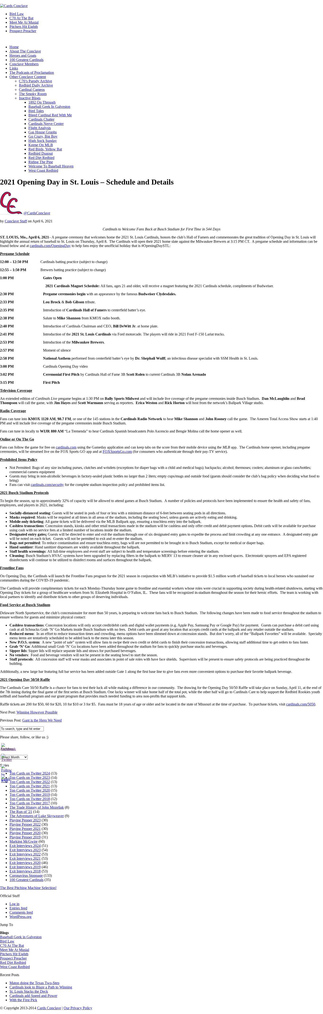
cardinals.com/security (47, 485)
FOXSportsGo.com (117, 452)
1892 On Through (42, 102)
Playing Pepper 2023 (25, 820)
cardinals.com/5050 (300, 704)
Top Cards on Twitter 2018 (29, 799)
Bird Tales (36, 111)
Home (14, 47)
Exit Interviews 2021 (25, 858)
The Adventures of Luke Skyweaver (36, 816)
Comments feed (21, 912)
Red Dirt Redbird (41, 158)
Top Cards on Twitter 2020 (29, 790)
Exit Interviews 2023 (25, 850)
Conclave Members (24, 64)
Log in (14, 904)
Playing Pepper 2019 (25, 837)
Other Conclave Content (27, 77)
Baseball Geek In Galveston (49, 107)
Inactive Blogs (29, 98)
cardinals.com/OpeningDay (50, 246)
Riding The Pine (40, 162)
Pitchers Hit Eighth (23, 27)
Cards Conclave (49, 1008)
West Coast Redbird (43, 170)
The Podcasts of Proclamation (31, 73)
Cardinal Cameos (32, 90)
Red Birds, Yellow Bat (45, 149)
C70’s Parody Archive (35, 81)
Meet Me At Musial (24, 22)
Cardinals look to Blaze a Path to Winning (40, 987)
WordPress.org (20, 917)
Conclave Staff (16, 221)
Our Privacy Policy (78, 1008)
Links (13, 68)
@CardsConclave (37, 213)
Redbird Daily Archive (36, 85)
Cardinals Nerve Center (46, 124)
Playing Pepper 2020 (25, 833)
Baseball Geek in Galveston (21, 937)
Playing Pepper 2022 (25, 824)
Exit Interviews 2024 (25, 846)
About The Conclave (25, 51)
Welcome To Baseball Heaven (51, 166)
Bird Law (16, 14)
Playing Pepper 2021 (25, 829)
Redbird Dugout (40, 153)
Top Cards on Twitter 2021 (29, 786)
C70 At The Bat (21, 18)
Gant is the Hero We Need (42, 720)
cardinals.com (66, 447)
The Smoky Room (33, 94)
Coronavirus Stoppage (26, 875)
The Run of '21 (20, 812)
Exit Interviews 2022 (25, 854)
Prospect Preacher (22, 31)
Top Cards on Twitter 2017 (29, 803)
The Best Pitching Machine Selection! (28, 888)
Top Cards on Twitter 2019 (29, 795)
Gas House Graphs (42, 132)
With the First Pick (23, 1000)
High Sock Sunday (42, 141)
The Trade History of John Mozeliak (36, 807)
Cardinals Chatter (41, 119)
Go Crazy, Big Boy (42, 136)
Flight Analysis (39, 128)
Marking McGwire (23, 841)
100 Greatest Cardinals (26, 60)
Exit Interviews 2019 (25, 867)
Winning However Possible (37, 712)
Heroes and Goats (22, 55)
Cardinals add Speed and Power (33, 996)
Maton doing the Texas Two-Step (34, 983)
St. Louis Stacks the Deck (28, 991)
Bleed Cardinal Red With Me (50, 115)
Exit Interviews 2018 (25, 871)
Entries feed (18, 908)
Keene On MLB (40, 145)
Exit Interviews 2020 (25, 863)
